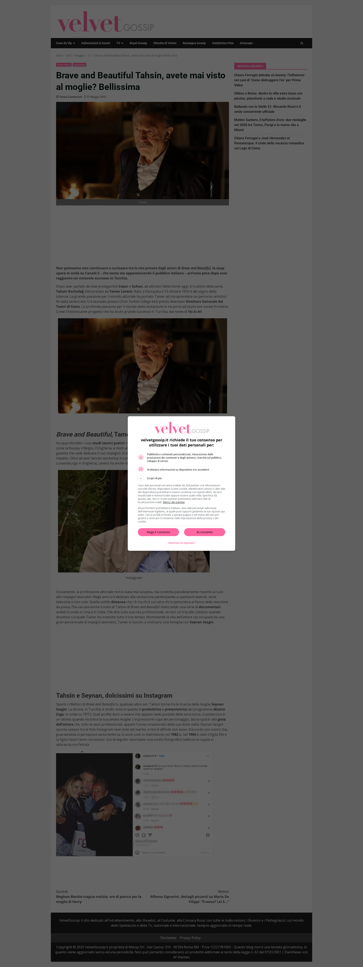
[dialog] (181, 483)
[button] (181, 478)
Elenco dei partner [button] (174, 502)
